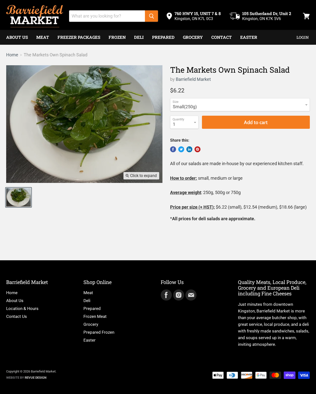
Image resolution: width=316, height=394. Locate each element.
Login (302, 37)
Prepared (163, 37)
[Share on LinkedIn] (189, 149)
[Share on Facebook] (173, 149)
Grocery (193, 37)
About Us (17, 37)
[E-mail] (190, 294)
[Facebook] (166, 294)
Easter (248, 37)
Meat (42, 37)
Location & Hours (22, 308)
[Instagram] (178, 294)
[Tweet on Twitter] (181, 149)
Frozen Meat (95, 316)
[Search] (151, 16)
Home (12, 54)
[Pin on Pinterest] (197, 149)
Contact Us (16, 316)
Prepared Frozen (98, 332)
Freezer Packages (79, 37)
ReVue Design (26, 377)
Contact (221, 37)
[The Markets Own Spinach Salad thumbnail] (18, 197)
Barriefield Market (193, 79)
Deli (139, 37)
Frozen (117, 37)
